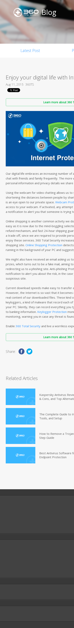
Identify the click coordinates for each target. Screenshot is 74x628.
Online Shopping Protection (43, 245)
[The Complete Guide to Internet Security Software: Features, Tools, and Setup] (20, 416)
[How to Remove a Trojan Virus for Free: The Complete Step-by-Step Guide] (20, 435)
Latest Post (30, 50)
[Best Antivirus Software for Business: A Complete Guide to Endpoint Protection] (20, 455)
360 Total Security (28, 326)
